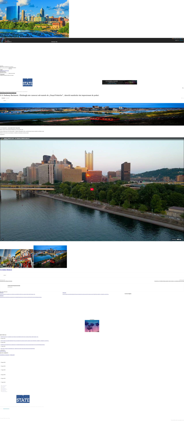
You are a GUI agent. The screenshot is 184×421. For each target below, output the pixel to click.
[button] (183, 88)
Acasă (1, 91)
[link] (6, 269)
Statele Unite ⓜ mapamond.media (14, 285)
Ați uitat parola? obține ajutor (4, 70)
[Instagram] (179, 76)
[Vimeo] (182, 76)
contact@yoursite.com (6, 408)
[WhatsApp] (19, 101)
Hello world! (12, 354)
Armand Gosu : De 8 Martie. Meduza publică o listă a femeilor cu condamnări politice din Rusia (169, 281)
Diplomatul (1, 292)
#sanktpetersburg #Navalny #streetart (6, 281)
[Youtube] (183, 76)
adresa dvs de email (12, 73)
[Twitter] (180, 76)
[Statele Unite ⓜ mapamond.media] (4, 287)
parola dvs (10, 68)
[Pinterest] (16, 101)
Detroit (3, 91)
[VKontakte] (11, 413)
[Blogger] (1, 413)
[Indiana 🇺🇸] (0, 98)
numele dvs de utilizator (12, 67)
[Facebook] (178, 76)
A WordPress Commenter (4, 354)
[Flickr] (6, 413)
